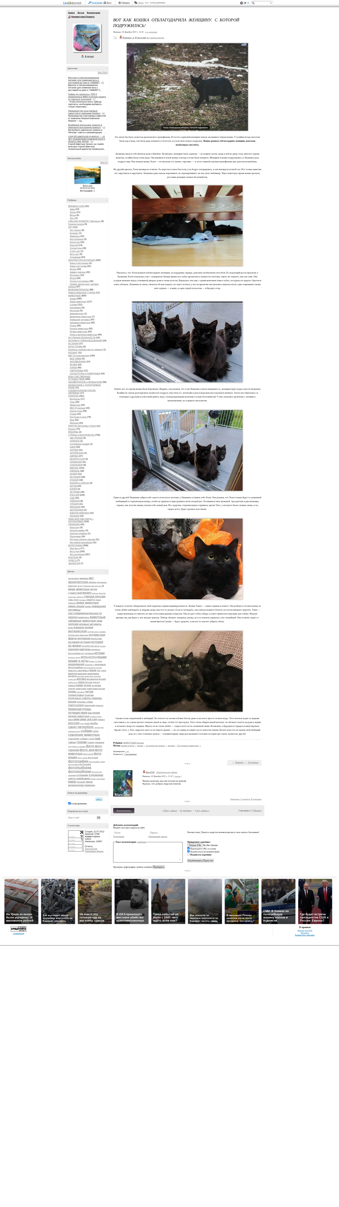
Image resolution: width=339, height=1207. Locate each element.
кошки (102, 657)
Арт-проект (75, 230)
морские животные (85, 676)
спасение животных (84, 735)
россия (73, 723)
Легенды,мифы (77, 530)
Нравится (239, 762)
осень (87, 685)
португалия (76, 705)
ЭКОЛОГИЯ (74, 563)
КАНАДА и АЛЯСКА (79, 483)
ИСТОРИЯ (73, 343)
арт (91, 578)
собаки (86, 731)
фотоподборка (79, 767)
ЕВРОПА (74, 468)
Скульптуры (76, 248)
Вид (246, 3)
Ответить (235, 799)
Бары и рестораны (79, 263)
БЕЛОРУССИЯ (77, 459)
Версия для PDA (305, 931)
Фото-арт (74, 254)
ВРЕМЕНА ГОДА (76, 206)
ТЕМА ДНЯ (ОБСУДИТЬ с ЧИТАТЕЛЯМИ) (80, 520)
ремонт (101, 719)
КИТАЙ (73, 486)
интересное (77, 631)
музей (102, 679)
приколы (99, 705)
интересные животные (78, 635)
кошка (140, 745)
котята (92, 657)
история (85, 642)
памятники (80, 688)
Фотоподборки (77, 554)
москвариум (92, 679)
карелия (73, 649)
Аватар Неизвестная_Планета (86, 38)
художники (96, 775)
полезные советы (79, 698)
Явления (74, 423)
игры (70, 627)
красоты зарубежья (78, 670)
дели (76, 600)
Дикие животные (78, 301)
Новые (257, 810)
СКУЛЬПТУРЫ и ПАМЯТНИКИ (85, 373)
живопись (83, 617)
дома (88, 606)
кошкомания (76, 664)
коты (84, 657)
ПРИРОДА (73, 396)
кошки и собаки (95, 661)
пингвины (81, 692)
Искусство (75, 242)
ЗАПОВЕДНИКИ (78, 361)
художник (82, 775)
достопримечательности (85, 613)
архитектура (78, 582)
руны (82, 724)
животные (98, 617)
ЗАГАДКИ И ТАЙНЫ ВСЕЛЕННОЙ (85, 340)
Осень (73, 212)
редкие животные (78, 716)
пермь (72, 691)
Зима (72, 209)
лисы (103, 670)
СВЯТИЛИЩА (77, 370)
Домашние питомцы (80, 319)
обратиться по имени (166, 772)
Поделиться (253, 762)
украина (99, 742)
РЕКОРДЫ (73, 432)
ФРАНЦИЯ (75, 507)
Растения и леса (78, 417)
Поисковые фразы (94, 851)
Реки (72, 420)
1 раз (127, 751)
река (70, 719)
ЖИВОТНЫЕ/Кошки (133, 742)
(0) (102, 83)
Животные (75, 405)
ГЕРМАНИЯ (76, 462)
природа (75, 709)
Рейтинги (125, 2)
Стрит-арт (75, 251)
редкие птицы (96, 716)
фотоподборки (79, 771)
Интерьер (75, 275)
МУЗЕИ (73, 364)
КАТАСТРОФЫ (75, 346)
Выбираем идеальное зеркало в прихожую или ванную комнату (85, 126)
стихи (91, 739)
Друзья (80, 12)
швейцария (83, 778)
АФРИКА (74, 456)
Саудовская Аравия (80, 444)
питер (89, 691)
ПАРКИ (73, 367)
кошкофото (89, 665)
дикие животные (87, 602)
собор (96, 731)
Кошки (73, 298)
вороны (95, 593)
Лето (72, 218)
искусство (96, 638)
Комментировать (124, 811)
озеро (79, 685)
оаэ (90, 682)
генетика (72, 597)
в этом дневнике (78, 803)
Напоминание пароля (157, 836)
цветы (72, 778)
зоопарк (73, 624)
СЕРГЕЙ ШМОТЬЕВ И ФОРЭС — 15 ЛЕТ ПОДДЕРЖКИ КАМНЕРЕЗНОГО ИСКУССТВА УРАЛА (86, 139)
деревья (82, 600)
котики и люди (74, 657)
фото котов (88, 754)
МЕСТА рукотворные (78, 355)
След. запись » (202, 810)
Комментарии (93, 12)
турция (90, 742)
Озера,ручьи (76, 411)
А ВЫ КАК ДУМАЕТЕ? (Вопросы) (84, 221)
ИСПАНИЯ (75, 477)
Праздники (75, 536)
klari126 (150, 772)
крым (92, 670)
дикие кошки (76, 606)
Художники (75, 257)
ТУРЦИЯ (74, 504)
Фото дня (87, 186)
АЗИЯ (73, 447)
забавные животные (82, 620)
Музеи (73, 278)
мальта (72, 673)
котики (99, 653)
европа (73, 617)
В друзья (89, 56)
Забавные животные (80, 322)
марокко (82, 673)
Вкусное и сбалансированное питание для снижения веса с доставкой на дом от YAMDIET (84, 80)
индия (89, 627)
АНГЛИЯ (74, 450)
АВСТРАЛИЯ (76, 438)
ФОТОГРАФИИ (75, 545)
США (72, 498)
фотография (73, 764)
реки (76, 719)
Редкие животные (78, 331)
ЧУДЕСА (72, 560)
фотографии (78, 761)
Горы (72, 402)
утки (70, 746)
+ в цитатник (151, 32)
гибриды (80, 597)
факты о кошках (78, 746)
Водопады (75, 399)
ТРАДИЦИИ (74, 524)
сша (97, 738)
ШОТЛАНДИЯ (77, 510)
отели (71, 688)
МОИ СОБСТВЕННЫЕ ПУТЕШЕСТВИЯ (79, 377)
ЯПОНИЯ (74, 516)
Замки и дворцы (78, 272)
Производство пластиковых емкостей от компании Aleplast (84, 112)
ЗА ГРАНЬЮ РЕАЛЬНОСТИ (82, 337)
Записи (71, 12)
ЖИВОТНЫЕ (74, 295)
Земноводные (77, 313)
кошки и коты (78, 661)
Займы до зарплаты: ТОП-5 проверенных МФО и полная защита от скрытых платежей (87, 97)
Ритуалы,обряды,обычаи (82, 539)
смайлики (141, 842)
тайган (72, 742)
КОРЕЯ (73, 489)
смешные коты (74, 731)
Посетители (91, 849)
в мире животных (86, 587)
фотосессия (97, 772)
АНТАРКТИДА (77, 453)
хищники (72, 775)
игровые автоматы (90, 624)
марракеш (93, 673)
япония (81, 781)
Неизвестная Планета (69, 17)
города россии (94, 596)
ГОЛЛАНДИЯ (76, 465)
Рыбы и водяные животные (83, 334)
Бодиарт (74, 233)
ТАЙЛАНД (75, 501)
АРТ (70, 227)
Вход (109, 2)
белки (80, 586)
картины (85, 649)
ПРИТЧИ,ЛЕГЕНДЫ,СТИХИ (82, 426)
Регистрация (96, 2)
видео (86, 593)
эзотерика (100, 779)
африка (92, 582)
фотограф (93, 757)
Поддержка (241, 3)
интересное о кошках (97, 632)
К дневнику (186, 810)
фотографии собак (97, 762)
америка (83, 578)
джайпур (91, 600)
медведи (72, 676)
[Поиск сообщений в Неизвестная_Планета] (99, 799)
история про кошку (155, 745)
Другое (73, 269)
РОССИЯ (74, 495)
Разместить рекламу (305, 935)
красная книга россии (92, 668)
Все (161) (103, 72)
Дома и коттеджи (78, 266)
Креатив (74, 245)
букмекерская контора (92, 586)
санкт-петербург (81, 727)
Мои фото (75, 548)
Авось (141, 2)
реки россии (88, 719)
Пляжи (73, 414)
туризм (81, 742)
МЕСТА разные (77, 408)
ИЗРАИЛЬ (75, 471)
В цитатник (256, 799)
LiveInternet (73, 3)
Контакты (305, 933)
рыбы (94, 723)
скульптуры (99, 727)
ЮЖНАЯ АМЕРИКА (79, 513)
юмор (72, 781)
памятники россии (96, 688)
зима (99, 620)
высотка (102, 593)
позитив (89, 695)
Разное (72, 429)
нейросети (72, 682)
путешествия (77, 712)
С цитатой (245, 799)
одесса (96, 682)
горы (70, 599)
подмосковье (76, 694)
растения (94, 712)
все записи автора (155, 37)
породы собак (85, 701)
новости (83, 682)
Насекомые (75, 307)
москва (81, 678)
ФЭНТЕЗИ (73, 557)
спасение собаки (78, 738)
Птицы (73, 325)
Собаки (73, 304)
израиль (79, 627)
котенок (89, 653)
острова (96, 685)
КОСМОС (73, 352)
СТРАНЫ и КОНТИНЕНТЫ (81, 435)
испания (74, 642)
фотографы (85, 764)
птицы (86, 709)
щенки (93, 779)
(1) (94, 99)
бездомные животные (188, 745)
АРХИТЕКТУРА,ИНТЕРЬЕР (81, 260)
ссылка (177, 776)
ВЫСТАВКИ (76, 358)
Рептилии (74, 310)
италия (103, 646)
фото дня (86, 750)
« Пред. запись (169, 810)
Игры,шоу (74, 527)
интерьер (84, 638)
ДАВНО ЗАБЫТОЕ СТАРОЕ (81, 292)
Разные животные (79, 328)
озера (71, 685)
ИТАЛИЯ (74, 480)
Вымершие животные (80, 316)
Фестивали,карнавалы (81, 542)
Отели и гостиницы (79, 281)
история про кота (90, 646)
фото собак (82, 758)
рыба (87, 723)
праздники (89, 705)
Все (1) (104, 162)
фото (90, 746)
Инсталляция (76, 239)
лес (99, 670)
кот (83, 653)
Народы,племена (78, 533)
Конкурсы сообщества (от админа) (85, 349)
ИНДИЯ (74, 474)
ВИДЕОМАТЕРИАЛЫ (78, 289)
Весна (73, 215)
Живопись (75, 236)
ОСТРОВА (75, 492)
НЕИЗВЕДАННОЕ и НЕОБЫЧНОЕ (85, 382)
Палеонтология (76, 224)
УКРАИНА (75, 441)
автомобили (73, 578)
